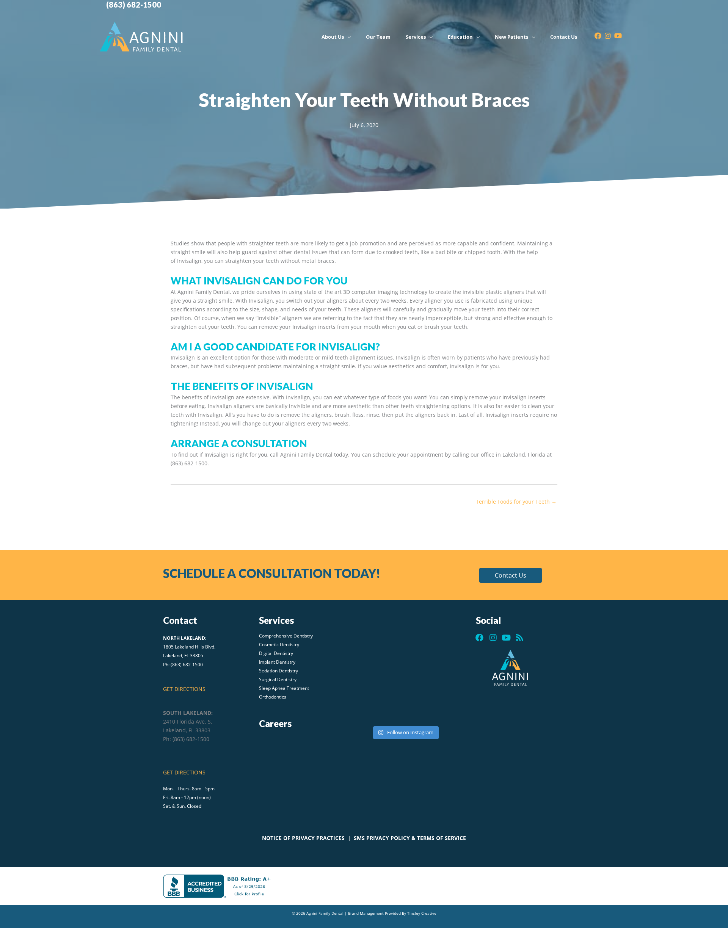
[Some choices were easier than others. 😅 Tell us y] (405, 643)
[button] (510, 575)
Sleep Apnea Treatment (284, 688)
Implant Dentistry (277, 662)
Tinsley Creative (421, 913)
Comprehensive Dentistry (286, 636)
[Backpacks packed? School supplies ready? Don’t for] (443, 701)
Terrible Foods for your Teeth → (516, 501)
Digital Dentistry (276, 653)
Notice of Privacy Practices (303, 838)
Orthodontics (272, 697)
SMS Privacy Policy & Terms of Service (410, 838)
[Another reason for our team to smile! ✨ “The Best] (405, 670)
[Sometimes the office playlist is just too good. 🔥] (443, 674)
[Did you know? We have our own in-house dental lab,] (367, 639)
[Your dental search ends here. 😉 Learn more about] (405, 705)
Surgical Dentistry (278, 680)
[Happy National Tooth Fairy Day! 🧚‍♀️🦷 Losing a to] (443, 639)
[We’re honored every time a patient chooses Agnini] (367, 701)
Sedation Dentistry (278, 671)
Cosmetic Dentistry (279, 645)
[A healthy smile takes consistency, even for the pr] (367, 674)
